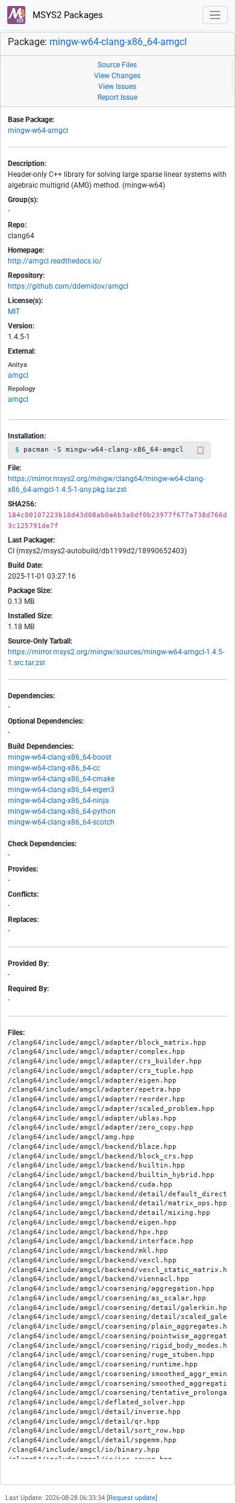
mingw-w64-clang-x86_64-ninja (58, 800)
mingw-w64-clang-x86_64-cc (54, 768)
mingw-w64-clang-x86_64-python (62, 811)
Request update (131, 1498)
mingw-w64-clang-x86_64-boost (59, 757)
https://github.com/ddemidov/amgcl (68, 286)
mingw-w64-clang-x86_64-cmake (61, 779)
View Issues (117, 86)
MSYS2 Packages (66, 15)
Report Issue (117, 97)
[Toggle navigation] (215, 15)
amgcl (18, 375)
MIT (14, 311)
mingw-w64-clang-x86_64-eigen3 (61, 789)
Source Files (117, 65)
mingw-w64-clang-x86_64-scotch (61, 822)
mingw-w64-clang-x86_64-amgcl (118, 42)
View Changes (117, 76)
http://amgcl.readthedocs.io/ (55, 261)
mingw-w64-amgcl (38, 130)
